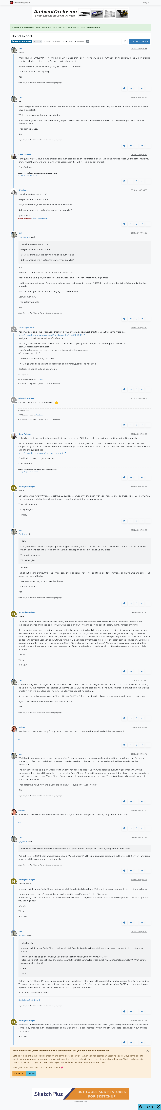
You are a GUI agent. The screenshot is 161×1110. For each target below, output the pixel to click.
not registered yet (26, 486)
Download (91, 27)
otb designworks (26, 328)
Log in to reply (139, 41)
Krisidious (22, 190)
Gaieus (21, 727)
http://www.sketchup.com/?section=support (40, 453)
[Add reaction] (124, 88)
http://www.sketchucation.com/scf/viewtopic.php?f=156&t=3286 (50, 335)
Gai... (20, 739)
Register (19, 1073)
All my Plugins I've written (28, 175)
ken (20, 48)
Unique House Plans (39, 218)
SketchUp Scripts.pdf (29, 1000)
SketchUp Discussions (22, 41)
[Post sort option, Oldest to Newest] (124, 41)
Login (31, 1073)
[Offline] (14, 50)
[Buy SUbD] (80, 1094)
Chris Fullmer (24, 155)
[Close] (148, 1050)
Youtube (39, 379)
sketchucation (21, 2)
